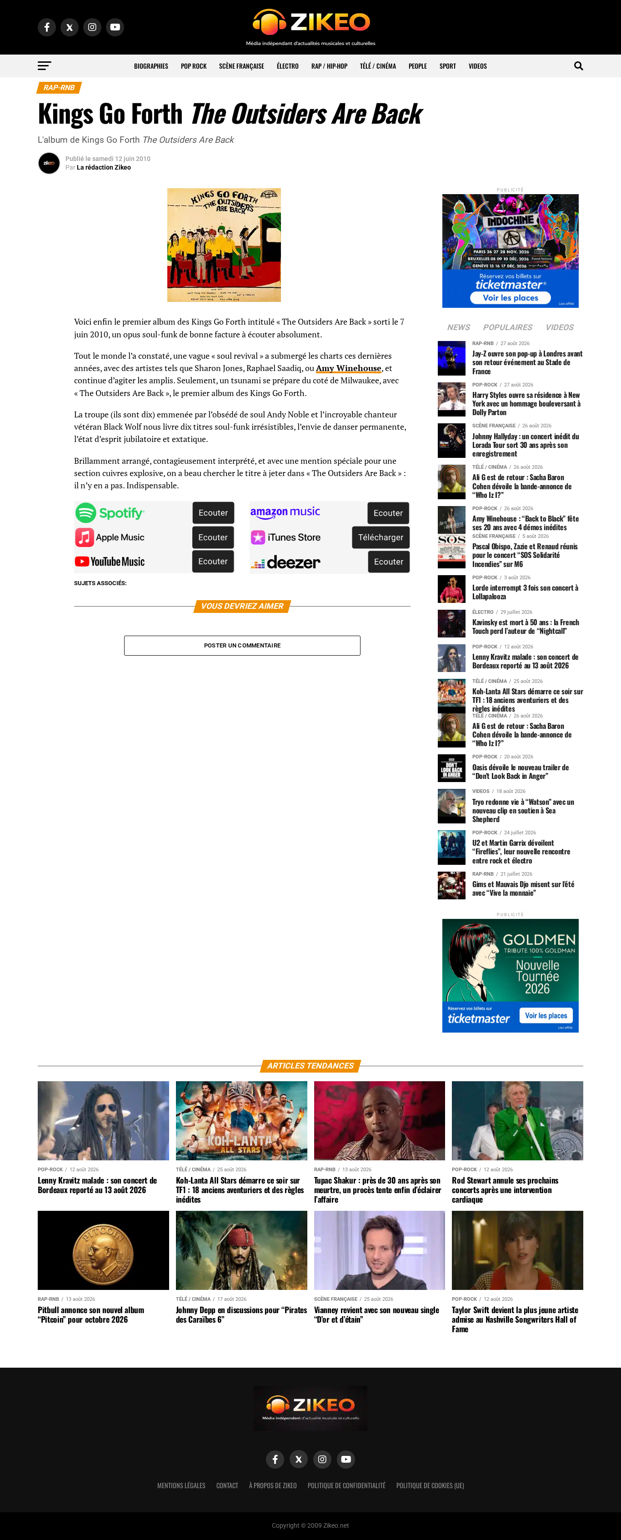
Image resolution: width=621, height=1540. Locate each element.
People (418, 65)
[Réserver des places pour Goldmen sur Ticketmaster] (510, 973)
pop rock (193, 65)
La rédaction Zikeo (104, 167)
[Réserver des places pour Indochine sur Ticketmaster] (510, 248)
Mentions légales (181, 1485)
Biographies (151, 65)
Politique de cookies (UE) (430, 1485)
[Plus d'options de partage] (49, 412)
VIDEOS (478, 65)
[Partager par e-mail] (49, 390)
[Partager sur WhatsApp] (49, 346)
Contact (227, 1485)
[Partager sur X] (49, 368)
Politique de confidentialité (347, 1485)
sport (448, 65)
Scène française (241, 65)
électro (288, 65)
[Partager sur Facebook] (49, 325)
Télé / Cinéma (378, 65)
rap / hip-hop (329, 65)
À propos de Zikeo (273, 1485)
